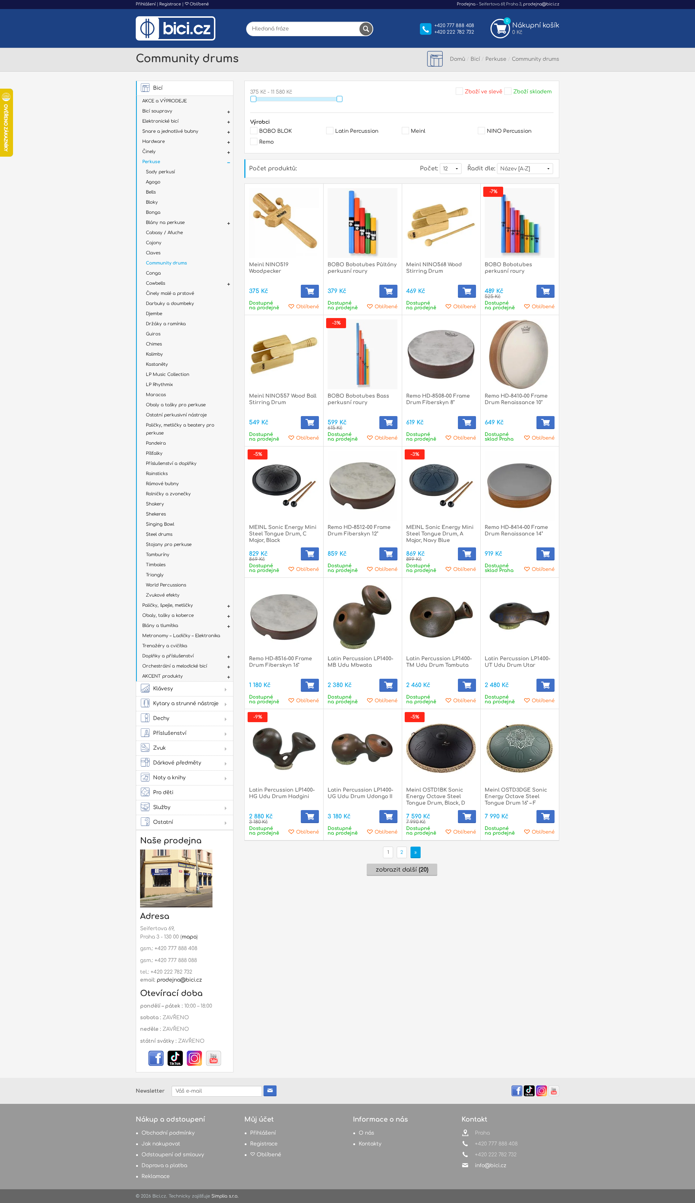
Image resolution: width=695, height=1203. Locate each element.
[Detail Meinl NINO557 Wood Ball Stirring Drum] (284, 354)
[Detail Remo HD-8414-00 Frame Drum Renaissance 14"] (520, 486)
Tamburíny (157, 554)
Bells (151, 192)
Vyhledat (366, 29)
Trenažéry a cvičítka (164, 645)
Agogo (153, 182)
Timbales (155, 564)
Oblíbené (199, 4)
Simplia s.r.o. (225, 1196)
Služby (161, 807)
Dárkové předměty (177, 763)
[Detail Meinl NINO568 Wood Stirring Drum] (441, 223)
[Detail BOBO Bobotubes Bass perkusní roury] (362, 354)
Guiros (153, 333)
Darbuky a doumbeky (170, 303)
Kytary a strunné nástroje (186, 703)
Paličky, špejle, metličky (167, 605)
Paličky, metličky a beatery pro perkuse (180, 429)
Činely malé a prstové (170, 293)
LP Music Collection (167, 374)
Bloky (152, 202)
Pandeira (156, 443)
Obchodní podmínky (168, 1133)
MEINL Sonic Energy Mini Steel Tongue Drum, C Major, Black (282, 534)
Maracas (156, 394)
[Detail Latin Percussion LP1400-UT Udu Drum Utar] (520, 617)
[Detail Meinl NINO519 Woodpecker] (284, 223)
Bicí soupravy (157, 111)
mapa (189, 937)
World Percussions (166, 585)
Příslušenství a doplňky (171, 463)
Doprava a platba (164, 1165)
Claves (153, 252)
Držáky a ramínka (166, 323)
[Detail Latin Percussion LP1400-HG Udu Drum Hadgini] (284, 748)
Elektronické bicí (160, 121)
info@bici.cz (490, 1165)
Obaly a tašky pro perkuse (176, 404)
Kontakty (370, 1144)
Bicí (158, 88)
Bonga (153, 212)
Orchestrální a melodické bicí (174, 666)
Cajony (153, 242)
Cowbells (155, 283)
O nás (366, 1133)
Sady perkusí (160, 171)
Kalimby (154, 354)
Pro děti (163, 792)
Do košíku (310, 291)
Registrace (170, 4)
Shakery (155, 504)
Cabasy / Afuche (164, 232)
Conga (153, 273)
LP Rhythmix (159, 384)
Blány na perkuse (165, 222)
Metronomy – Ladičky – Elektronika (181, 635)
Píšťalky (154, 453)
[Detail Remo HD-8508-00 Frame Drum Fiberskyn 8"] (441, 354)
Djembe (154, 313)
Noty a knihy (169, 777)
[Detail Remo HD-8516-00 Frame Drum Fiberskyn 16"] (284, 617)
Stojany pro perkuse (168, 544)
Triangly (155, 574)
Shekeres (156, 514)
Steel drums (159, 534)
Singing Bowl (160, 524)
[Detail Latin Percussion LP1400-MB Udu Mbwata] (362, 617)
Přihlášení (146, 4)
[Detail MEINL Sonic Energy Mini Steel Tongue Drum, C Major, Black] (284, 486)
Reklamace (156, 1176)
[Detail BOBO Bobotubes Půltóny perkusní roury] (362, 223)
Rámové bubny (162, 483)
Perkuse (151, 161)
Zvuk (159, 748)
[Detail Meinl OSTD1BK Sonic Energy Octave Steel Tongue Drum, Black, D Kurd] (441, 748)
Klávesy (163, 688)
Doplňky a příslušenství (168, 655)
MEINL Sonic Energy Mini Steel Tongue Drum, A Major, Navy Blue (439, 534)
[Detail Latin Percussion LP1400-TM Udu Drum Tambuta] (441, 617)
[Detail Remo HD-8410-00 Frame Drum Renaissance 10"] (520, 354)
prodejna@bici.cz (541, 4)
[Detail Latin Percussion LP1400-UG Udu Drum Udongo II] (362, 748)
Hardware (153, 141)
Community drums (166, 263)
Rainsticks (157, 473)
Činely (149, 151)
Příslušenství (169, 733)
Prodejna (466, 4)
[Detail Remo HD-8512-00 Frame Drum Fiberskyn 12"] (362, 486)
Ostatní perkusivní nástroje (176, 415)
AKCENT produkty (162, 676)
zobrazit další (402, 870)
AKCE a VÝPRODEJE (164, 100)
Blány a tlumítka (160, 625)
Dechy (161, 718)
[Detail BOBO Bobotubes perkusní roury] (520, 223)
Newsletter (150, 1091)
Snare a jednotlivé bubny (170, 131)
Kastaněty (157, 364)
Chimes (154, 344)
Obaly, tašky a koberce (168, 615)
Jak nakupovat (161, 1144)
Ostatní (163, 822)
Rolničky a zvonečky (168, 493)
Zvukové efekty (163, 595)
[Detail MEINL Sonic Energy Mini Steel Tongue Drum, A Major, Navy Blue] (441, 486)
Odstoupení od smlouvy (173, 1154)
